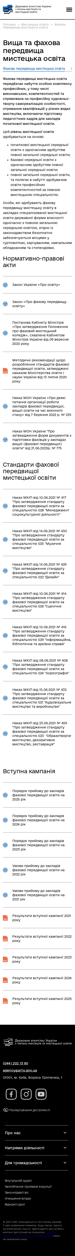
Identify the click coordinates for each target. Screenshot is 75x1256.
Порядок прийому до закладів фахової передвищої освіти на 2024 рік (38, 820)
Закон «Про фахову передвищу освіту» (39, 304)
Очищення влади (18, 1198)
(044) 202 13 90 (15, 1063)
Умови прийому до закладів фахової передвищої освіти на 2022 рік (38, 870)
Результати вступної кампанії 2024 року (42, 980)
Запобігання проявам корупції (28, 1186)
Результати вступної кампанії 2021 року (41, 918)
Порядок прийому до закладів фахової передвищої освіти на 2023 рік (38, 845)
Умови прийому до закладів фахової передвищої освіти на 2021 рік (38, 895)
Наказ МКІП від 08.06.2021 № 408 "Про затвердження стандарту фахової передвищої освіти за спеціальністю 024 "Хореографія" (40, 667)
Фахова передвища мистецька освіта (34, 68)
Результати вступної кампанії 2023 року (42, 959)
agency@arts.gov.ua (20, 1070)
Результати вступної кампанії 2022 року (42, 938)
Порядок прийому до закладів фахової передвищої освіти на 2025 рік (38, 795)
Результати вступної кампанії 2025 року (42, 1001)
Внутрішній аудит (18, 1180)
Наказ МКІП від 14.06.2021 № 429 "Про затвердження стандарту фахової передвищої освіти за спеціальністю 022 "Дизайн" (39, 570)
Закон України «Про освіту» (36, 284)
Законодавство (16, 1192)
